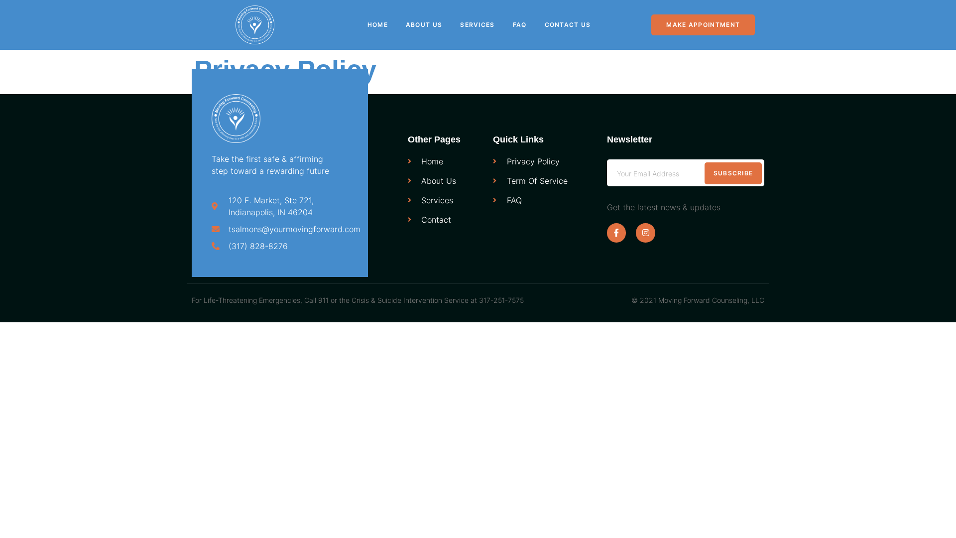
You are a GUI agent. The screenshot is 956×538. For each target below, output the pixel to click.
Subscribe (733, 173)
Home (377, 24)
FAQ (520, 24)
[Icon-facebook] (616, 232)
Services (477, 24)
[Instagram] (645, 232)
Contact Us (568, 24)
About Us (424, 24)
